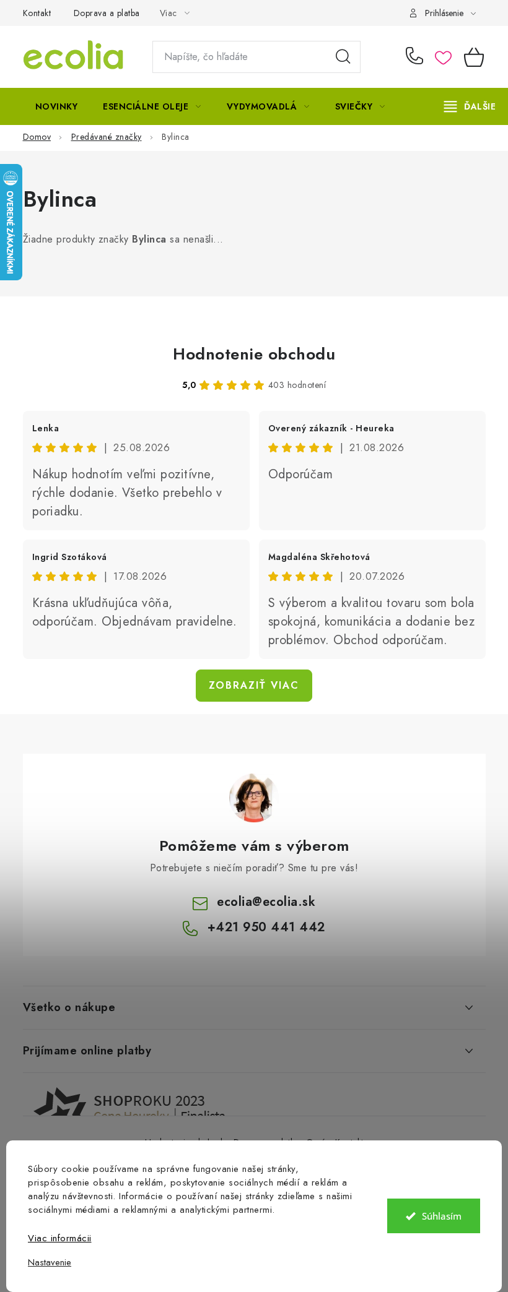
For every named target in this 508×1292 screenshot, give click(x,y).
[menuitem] (56, 106)
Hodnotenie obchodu (254, 354)
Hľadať (343, 57)
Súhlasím (442, 1216)
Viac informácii (60, 1238)
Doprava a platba (107, 13)
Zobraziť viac (254, 685)
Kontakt (37, 13)
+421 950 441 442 (417, 57)
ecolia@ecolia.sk (266, 902)
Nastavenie (49, 1262)
